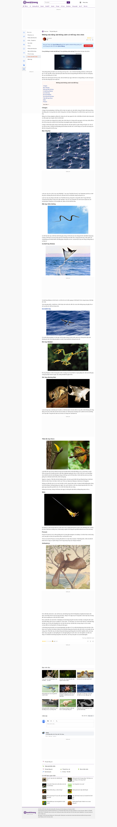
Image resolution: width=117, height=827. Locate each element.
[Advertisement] (58, 19)
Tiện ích (85, 6)
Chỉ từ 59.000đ (88, 45)
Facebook (70, 809)
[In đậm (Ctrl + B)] (51, 721)
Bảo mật (48, 809)
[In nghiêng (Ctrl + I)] (53, 721)
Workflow (68, 6)
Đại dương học (48, 771)
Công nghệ (74, 6)
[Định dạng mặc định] (56, 721)
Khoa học (46, 31)
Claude (42, 6)
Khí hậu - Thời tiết (66, 771)
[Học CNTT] (24, 53)
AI (30, 6)
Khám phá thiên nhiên (50, 766)
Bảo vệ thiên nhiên (84, 769)
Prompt (57, 6)
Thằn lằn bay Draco (48, 98)
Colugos (45, 85)
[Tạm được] (89, 38)
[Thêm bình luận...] (70, 724)
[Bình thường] (90, 38)
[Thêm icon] (48, 721)
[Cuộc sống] (24, 65)
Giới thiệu (40, 809)
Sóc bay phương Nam (48, 96)
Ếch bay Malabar (47, 94)
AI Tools (63, 6)
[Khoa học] (24, 69)
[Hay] (91, 38)
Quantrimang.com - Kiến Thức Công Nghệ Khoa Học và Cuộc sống (31, 2)
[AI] (24, 32)
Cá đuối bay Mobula (48, 91)
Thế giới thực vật (66, 769)
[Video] (24, 61)
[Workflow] (24, 45)
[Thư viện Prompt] (24, 36)
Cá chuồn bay (46, 92)
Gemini (52, 6)
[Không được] (87, 38)
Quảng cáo (66, 809)
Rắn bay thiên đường (48, 89)
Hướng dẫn (53, 809)
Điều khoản (44, 809)
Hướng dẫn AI (35, 6)
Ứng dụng (58, 809)
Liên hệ (61, 809)
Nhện (44, 100)
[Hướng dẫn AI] (24, 41)
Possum (45, 101)
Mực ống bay (46, 87)
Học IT (80, 6)
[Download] (24, 57)
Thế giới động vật (53, 31)
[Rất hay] (92, 38)
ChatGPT (47, 6)
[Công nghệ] (24, 49)
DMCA (73, 809)
